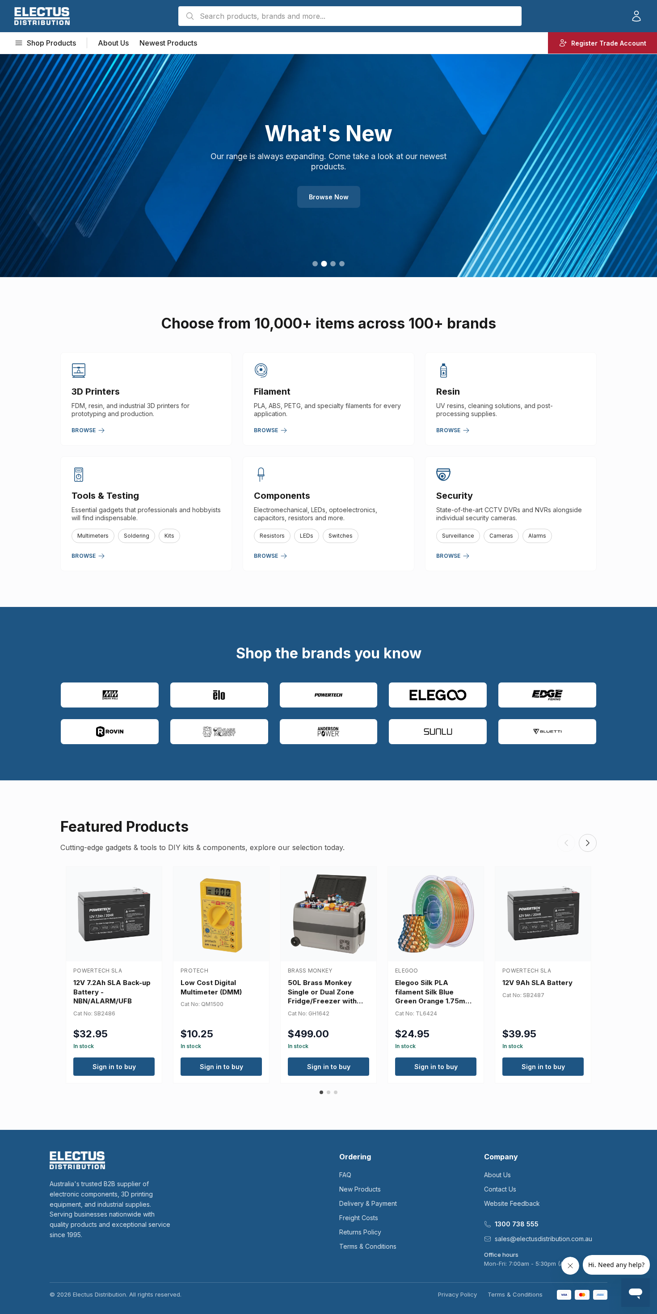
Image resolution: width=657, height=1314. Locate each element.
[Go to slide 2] (324, 263)
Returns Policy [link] (360, 1232)
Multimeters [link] (93, 535)
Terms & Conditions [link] (367, 1246)
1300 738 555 (517, 1224)
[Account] (636, 16)
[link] (42, 16)
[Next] (588, 843)
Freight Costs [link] (358, 1217)
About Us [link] (113, 42)
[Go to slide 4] (342, 263)
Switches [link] (340, 535)
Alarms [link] (537, 535)
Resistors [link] (272, 535)
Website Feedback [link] (512, 1203)
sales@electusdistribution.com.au (543, 1238)
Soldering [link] (136, 535)
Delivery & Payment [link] (368, 1203)
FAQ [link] (345, 1175)
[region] (328, 165)
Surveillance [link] (458, 535)
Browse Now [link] (329, 197)
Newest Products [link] (168, 42)
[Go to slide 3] (333, 263)
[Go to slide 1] (315, 263)
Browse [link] (84, 430)
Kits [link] (169, 535)
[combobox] (350, 16)
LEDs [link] (306, 535)
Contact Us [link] (500, 1189)
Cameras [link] (501, 535)
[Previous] (566, 843)
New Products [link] (360, 1189)
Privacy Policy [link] (457, 1294)
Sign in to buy (114, 1066)
